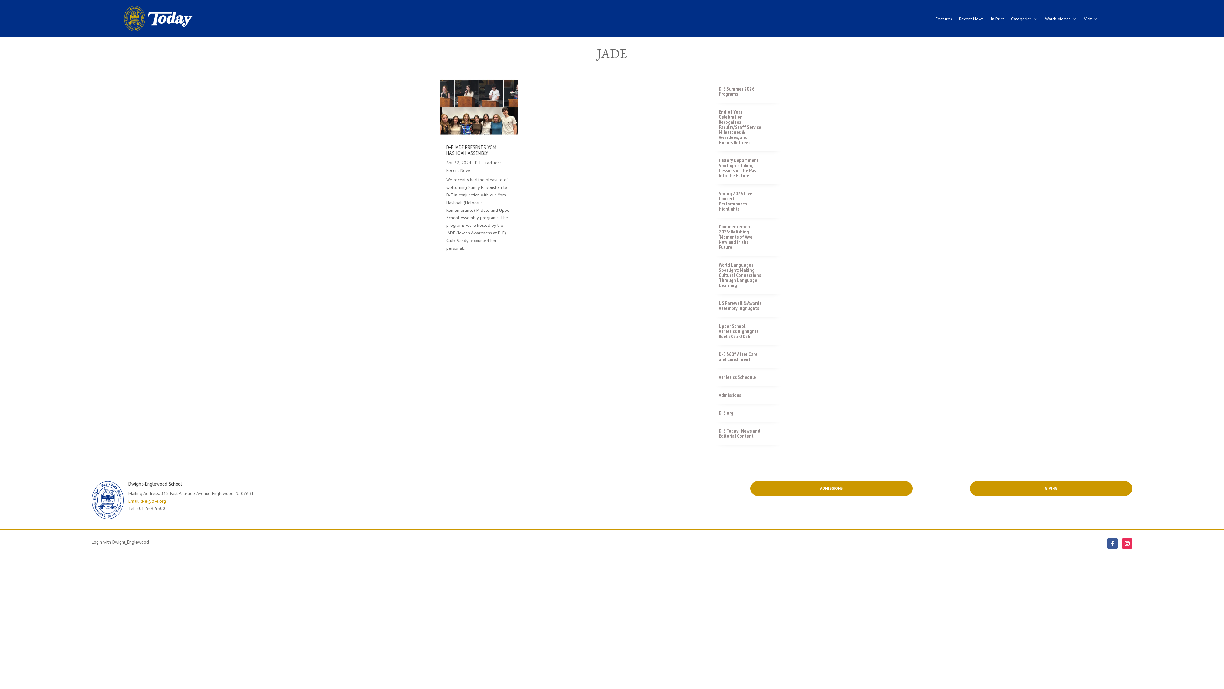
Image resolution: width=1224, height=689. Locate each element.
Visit (1088, 19)
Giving (1051, 488)
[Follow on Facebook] (1112, 543)
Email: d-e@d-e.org (147, 501)
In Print (997, 19)
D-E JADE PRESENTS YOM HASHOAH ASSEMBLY (471, 150)
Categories (1021, 19)
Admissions (831, 488)
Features (944, 19)
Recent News (971, 19)
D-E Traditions (488, 163)
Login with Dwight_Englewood (120, 542)
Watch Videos (1058, 19)
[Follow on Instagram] (1127, 543)
